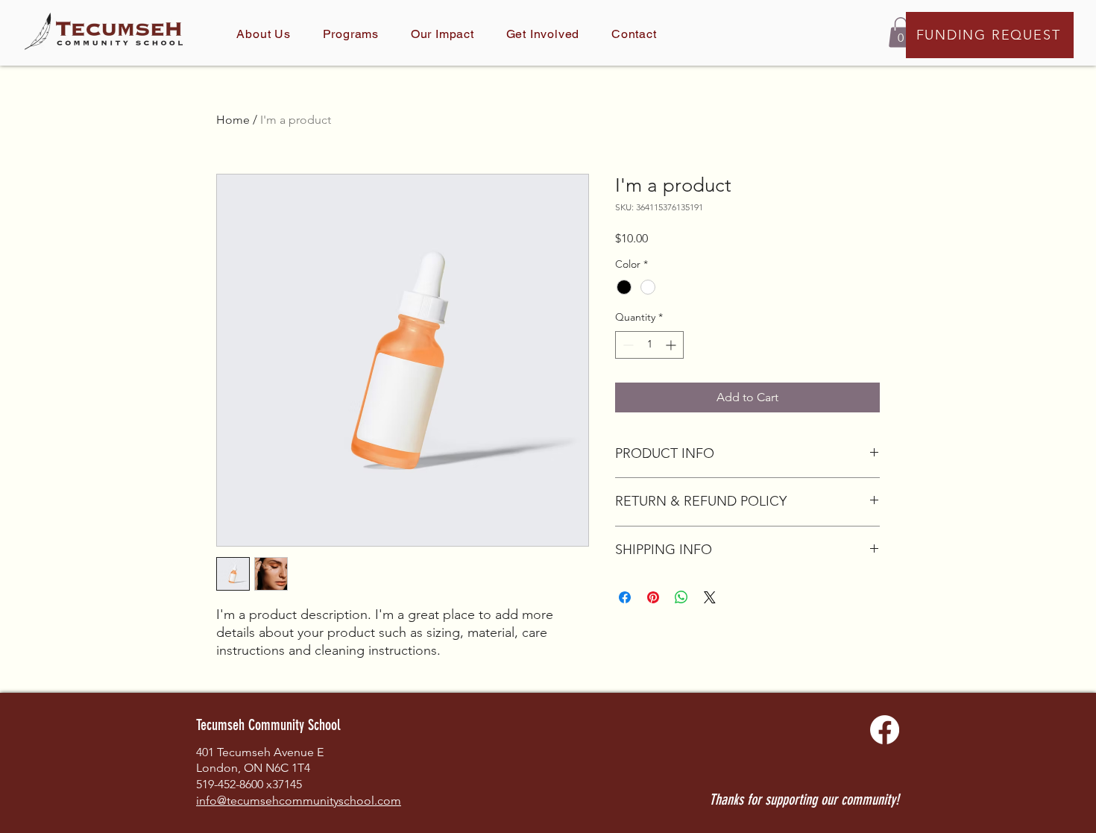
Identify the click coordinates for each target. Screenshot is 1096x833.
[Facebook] (884, 729)
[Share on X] (710, 597)
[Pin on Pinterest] (653, 597)
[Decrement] (626, 345)
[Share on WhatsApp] (681, 597)
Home (233, 120)
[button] (900, 32)
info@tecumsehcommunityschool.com (298, 800)
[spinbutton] (649, 345)
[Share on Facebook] (625, 597)
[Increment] (672, 345)
